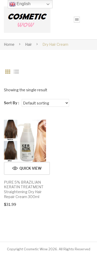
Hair (28, 44)
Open (77, 20)
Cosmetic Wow (36, 249)
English (23, 4)
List (16, 72)
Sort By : (11, 103)
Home (9, 44)
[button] (27, 168)
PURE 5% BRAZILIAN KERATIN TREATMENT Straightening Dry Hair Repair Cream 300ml (23, 189)
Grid (8, 72)
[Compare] (39, 129)
